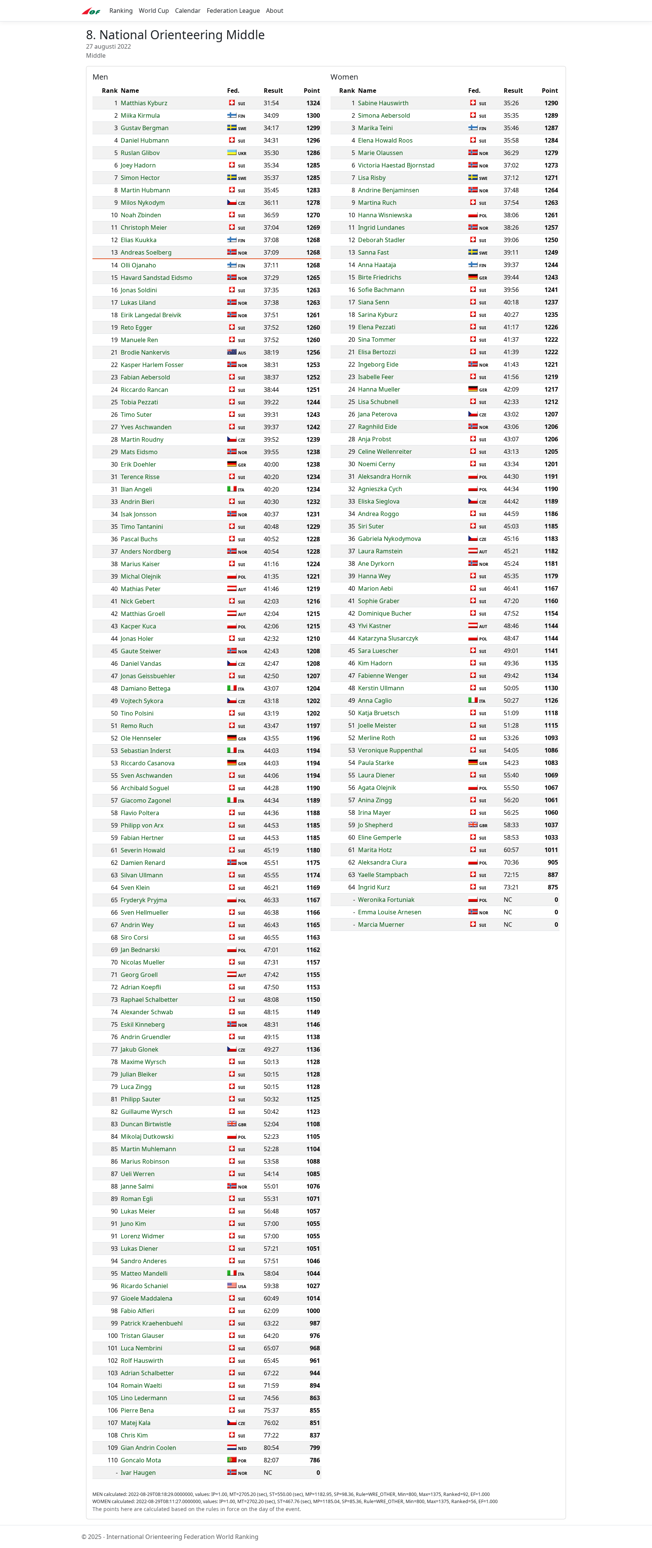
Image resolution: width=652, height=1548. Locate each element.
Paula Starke (376, 763)
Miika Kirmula (140, 115)
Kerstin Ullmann (381, 688)
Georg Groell (139, 975)
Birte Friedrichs (379, 277)
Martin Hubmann (145, 190)
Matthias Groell (143, 614)
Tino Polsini (137, 713)
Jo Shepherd (375, 825)
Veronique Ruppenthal (390, 750)
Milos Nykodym (143, 202)
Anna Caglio (375, 700)
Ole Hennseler (141, 738)
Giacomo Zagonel (146, 800)
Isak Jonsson (139, 514)
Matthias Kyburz (144, 103)
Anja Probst (374, 439)
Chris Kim (134, 1435)
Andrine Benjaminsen (388, 190)
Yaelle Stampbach (383, 875)
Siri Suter (371, 526)
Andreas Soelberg (146, 252)
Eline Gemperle (379, 837)
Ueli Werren (138, 1174)
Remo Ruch (137, 726)
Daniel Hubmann (145, 140)
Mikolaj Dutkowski (147, 1136)
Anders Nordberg (146, 551)
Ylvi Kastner (374, 626)
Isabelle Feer (376, 377)
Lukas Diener (139, 1248)
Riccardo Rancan (144, 389)
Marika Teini (375, 128)
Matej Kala (136, 1423)
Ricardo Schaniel (144, 1286)
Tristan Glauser (142, 1335)
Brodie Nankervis (145, 352)
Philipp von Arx (142, 825)
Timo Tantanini (142, 526)
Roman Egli (137, 1199)
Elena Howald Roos (385, 140)
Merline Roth (376, 738)
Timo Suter (136, 414)
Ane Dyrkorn (376, 563)
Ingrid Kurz (374, 887)
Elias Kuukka (139, 240)
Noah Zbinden (141, 215)
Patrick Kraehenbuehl (152, 1323)
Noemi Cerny (376, 464)
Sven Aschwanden (146, 775)
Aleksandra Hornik (384, 476)
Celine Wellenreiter (385, 451)
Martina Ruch (377, 202)
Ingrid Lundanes (381, 227)
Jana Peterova (377, 414)
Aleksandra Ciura (382, 862)
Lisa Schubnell (378, 402)
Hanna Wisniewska (385, 215)
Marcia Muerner (381, 924)
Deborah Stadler (381, 240)
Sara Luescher (378, 651)
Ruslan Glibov (140, 153)
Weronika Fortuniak (386, 899)
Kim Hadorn (375, 663)
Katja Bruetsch (379, 713)
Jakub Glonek (139, 1049)
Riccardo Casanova (148, 763)
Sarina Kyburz (378, 314)
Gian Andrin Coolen (148, 1448)
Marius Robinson (145, 1161)
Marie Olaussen (380, 153)
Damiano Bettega (146, 688)
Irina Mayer (374, 812)
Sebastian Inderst (146, 750)
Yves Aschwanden (146, 427)
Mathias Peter (141, 589)
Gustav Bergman (145, 128)
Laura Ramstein (380, 551)
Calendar (188, 10)
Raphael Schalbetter (149, 999)
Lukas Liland (138, 302)
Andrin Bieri (137, 502)
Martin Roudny (142, 439)
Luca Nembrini (141, 1348)
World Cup (154, 10)
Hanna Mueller (379, 389)
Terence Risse (140, 477)
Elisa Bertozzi (377, 352)
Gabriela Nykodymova (389, 538)
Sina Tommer (377, 339)
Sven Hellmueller (145, 912)
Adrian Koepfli (141, 987)
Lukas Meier (138, 1211)
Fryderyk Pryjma (144, 900)
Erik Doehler (138, 464)
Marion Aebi (375, 588)
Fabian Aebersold (145, 377)
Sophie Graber (379, 601)
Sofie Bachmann (381, 290)
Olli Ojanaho (138, 265)
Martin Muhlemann (148, 1149)
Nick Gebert (138, 601)
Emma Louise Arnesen (389, 912)
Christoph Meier (144, 227)
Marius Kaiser (140, 564)
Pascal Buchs (139, 539)
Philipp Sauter (141, 1099)
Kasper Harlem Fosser (152, 365)
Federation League (233, 10)
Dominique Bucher (385, 613)
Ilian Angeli (136, 489)
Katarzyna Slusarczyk (388, 638)
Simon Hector (140, 178)
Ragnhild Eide (377, 426)
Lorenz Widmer (143, 1236)
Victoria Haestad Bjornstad (396, 165)
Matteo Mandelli (144, 1273)
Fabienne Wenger (383, 675)
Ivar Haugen (138, 1472)
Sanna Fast (373, 252)
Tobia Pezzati (139, 402)
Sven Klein (135, 887)
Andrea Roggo (378, 514)
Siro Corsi (134, 937)
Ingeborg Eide (378, 364)
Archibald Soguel (145, 788)
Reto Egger (136, 327)
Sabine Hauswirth (383, 103)
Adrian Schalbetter (147, 1373)
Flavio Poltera (140, 813)
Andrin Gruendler (146, 1037)
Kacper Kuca (138, 626)
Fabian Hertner (142, 838)
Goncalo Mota (141, 1460)
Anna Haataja (377, 265)
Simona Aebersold (384, 115)
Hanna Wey (374, 576)
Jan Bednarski (140, 950)
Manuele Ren (139, 340)
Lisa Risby (372, 178)
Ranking (121, 10)
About (274, 10)
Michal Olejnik (141, 576)
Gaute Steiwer (141, 651)
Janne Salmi (137, 1186)
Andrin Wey (137, 925)
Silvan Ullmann (142, 875)
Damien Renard (143, 862)
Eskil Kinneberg (143, 1024)
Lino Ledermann (144, 1398)
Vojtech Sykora (142, 701)
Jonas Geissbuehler (148, 676)
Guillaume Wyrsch (146, 1111)
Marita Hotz (375, 850)
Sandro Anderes (144, 1261)
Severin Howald (143, 850)
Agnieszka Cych (380, 489)
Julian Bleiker (139, 1074)
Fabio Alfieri (137, 1311)
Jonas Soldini (139, 290)
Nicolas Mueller (143, 962)
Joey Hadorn (138, 165)
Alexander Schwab (147, 1012)
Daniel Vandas (141, 663)
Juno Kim (133, 1223)
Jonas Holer (137, 638)
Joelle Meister (377, 725)
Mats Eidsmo (139, 452)
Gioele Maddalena (146, 1298)
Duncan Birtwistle (146, 1124)
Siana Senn (373, 302)
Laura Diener (376, 775)
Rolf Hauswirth (142, 1360)
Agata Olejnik (377, 787)
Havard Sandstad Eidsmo (156, 277)
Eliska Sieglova (379, 501)
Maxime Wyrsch (143, 1062)
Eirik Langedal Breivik (151, 315)
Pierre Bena (137, 1410)
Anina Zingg (375, 800)
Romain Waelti (141, 1385)
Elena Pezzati (376, 327)
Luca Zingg (136, 1087)
